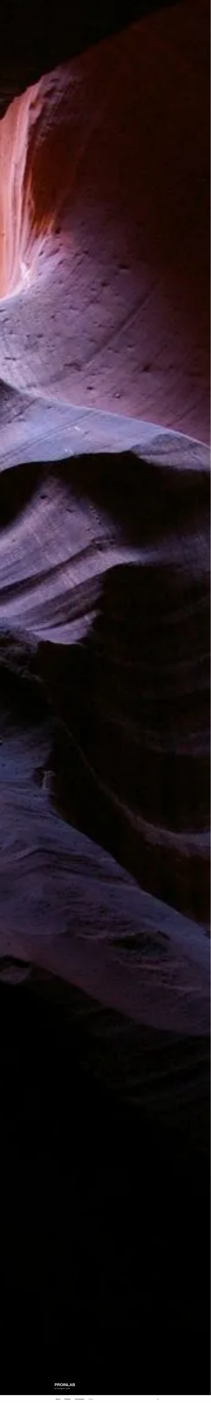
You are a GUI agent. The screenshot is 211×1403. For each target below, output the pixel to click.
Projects (68, 1399)
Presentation (80, 1399)
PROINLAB (65, 1384)
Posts (91, 1399)
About (58, 1399)
